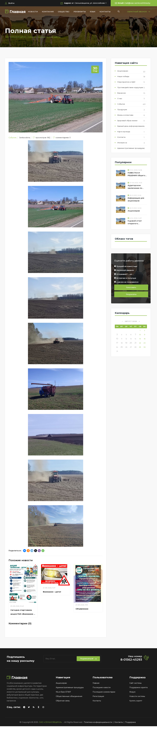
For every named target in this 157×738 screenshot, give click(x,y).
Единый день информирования (130, 126)
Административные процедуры (130, 148)
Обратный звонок (137, 12)
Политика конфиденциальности (98, 722)
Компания (48, 12)
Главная (18, 11)
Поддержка (130, 722)
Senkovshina (24, 137)
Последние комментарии (104, 692)
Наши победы (123, 76)
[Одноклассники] (28, 550)
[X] (35, 550)
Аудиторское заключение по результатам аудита (137, 187)
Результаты (131, 294)
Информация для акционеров (136, 199)
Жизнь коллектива (125, 115)
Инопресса (122, 143)
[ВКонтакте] (24, 550)
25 (122, 347)
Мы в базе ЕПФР (63, 692)
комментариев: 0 (63, 137)
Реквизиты (80, 12)
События (12, 137)
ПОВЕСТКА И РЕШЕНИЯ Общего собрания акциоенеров (136, 174)
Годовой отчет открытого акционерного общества (135, 222)
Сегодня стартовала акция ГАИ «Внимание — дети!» (22, 614)
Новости (33, 12)
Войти (11, 3)
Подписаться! (86, 659)
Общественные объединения (69, 696)
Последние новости (102, 687)
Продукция (122, 109)
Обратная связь (63, 701)
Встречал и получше (126, 278)
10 (117, 338)
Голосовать (131, 287)
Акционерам (122, 71)
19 (126, 343)
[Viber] (39, 550)
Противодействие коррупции (130, 87)
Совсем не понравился (127, 282)
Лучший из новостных (126, 266)
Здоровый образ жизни (127, 121)
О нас (119, 98)
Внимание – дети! (52, 592)
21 (135, 343)
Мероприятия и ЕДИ (126, 82)
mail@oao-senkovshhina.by (137, 3)
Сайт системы (135, 683)
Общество (63, 12)
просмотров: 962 (43, 137)
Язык (92, 12)
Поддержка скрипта (138, 687)
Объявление (82, 609)
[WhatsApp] (43, 550)
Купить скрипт (135, 701)
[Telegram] (31, 550)
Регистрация (98, 696)
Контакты (105, 12)
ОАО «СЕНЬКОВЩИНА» (50, 722)
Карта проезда (123, 132)
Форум (132, 692)
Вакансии (121, 93)
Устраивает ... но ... (125, 274)
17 (117, 343)
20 (131, 343)
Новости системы (137, 696)
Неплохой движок (125, 270)
